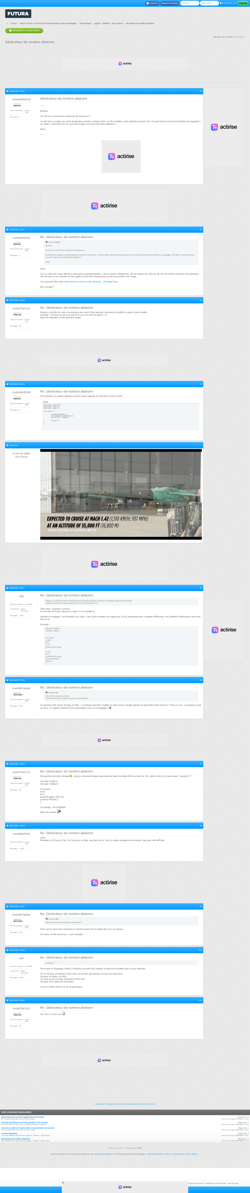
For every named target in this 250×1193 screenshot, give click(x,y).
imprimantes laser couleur (158, 1154)
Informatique (85, 23)
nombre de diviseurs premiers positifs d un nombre (24, 1122)
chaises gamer (191, 1154)
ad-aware (100, 1104)
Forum (14, 23)
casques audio (177, 1154)
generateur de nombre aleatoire (15, 1139)
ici (69, 934)
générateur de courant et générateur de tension (22, 1117)
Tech (69, 1154)
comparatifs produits (103, 1154)
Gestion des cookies (196, 1183)
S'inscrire (152, 3)
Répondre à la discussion (24, 30)
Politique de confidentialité (215, 1183)
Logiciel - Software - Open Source (108, 23)
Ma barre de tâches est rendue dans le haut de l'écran (130, 1104)
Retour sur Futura (170, 3)
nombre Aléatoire (9, 1133)
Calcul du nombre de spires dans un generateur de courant (27, 1128)
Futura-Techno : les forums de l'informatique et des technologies (48, 23)
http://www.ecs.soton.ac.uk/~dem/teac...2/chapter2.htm (91, 281)
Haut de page (233, 1183)
